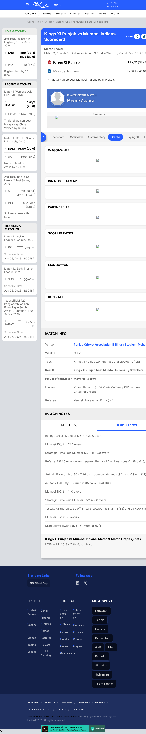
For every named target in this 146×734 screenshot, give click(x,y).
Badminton (102, 638)
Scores (46, 13)
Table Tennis (104, 683)
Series (60, 13)
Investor (100, 702)
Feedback (66, 702)
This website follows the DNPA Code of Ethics (53, 716)
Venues (31, 651)
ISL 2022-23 (64, 614)
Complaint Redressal (39, 709)
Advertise (33, 702)
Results (90, 13)
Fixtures (75, 13)
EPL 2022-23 (77, 614)
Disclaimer (84, 702)
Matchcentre (65, 653)
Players (45, 644)
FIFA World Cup (39, 583)
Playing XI (132, 137)
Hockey (100, 629)
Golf (98, 647)
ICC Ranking (46, 653)
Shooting (101, 665)
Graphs (115, 137)
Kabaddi (100, 656)
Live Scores (31, 611)
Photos (115, 13)
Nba (111, 647)
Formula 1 (101, 610)
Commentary (96, 137)
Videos (31, 637)
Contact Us (78, 709)
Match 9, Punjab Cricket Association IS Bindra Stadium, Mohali (86, 53)
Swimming (102, 674)
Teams (31, 644)
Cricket (30, 13)
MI (69, 425)
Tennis (99, 620)
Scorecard (58, 137)
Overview (76, 137)
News (102, 13)
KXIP (127, 425)
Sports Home (34, 21)
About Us (49, 702)
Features (46, 637)
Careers (61, 709)
